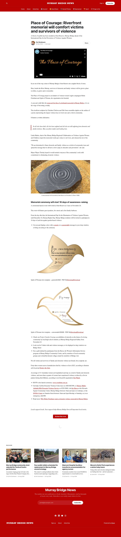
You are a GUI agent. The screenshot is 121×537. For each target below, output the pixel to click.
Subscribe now (60, 416)
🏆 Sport (86, 9)
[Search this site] (7, 3)
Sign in (102, 3)
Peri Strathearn (41, 42)
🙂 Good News (54, 9)
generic (56, 225)
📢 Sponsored (77, 9)
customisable (66, 225)
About (28, 9)
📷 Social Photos (66, 9)
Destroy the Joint (45, 368)
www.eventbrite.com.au (60, 383)
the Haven (75, 388)
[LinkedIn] (59, 515)
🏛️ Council (44, 9)
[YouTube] (62, 515)
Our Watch (76, 378)
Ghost (113, 523)
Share (86, 43)
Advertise (36, 9)
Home (23, 9)
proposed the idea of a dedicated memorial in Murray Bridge (65, 103)
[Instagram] (65, 515)
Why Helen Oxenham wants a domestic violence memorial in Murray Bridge (64, 399)
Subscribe (110, 3)
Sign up (53, 523)
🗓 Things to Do (95, 9)
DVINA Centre (37, 393)
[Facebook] (55, 515)
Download (70, 280)
